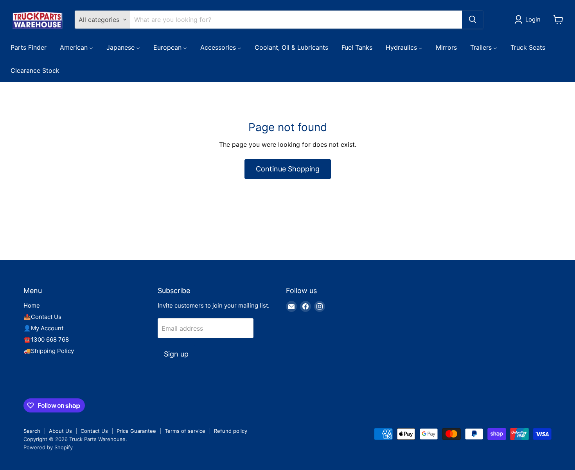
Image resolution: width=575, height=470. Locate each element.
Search (31, 431)
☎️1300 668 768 (46, 339)
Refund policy (230, 431)
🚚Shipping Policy (48, 351)
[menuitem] (28, 47)
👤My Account (43, 328)
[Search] (472, 20)
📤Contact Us (42, 317)
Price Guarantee (136, 431)
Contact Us (94, 431)
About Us (60, 431)
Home (31, 305)
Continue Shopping (288, 169)
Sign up (176, 354)
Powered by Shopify (48, 447)
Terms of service (185, 431)
